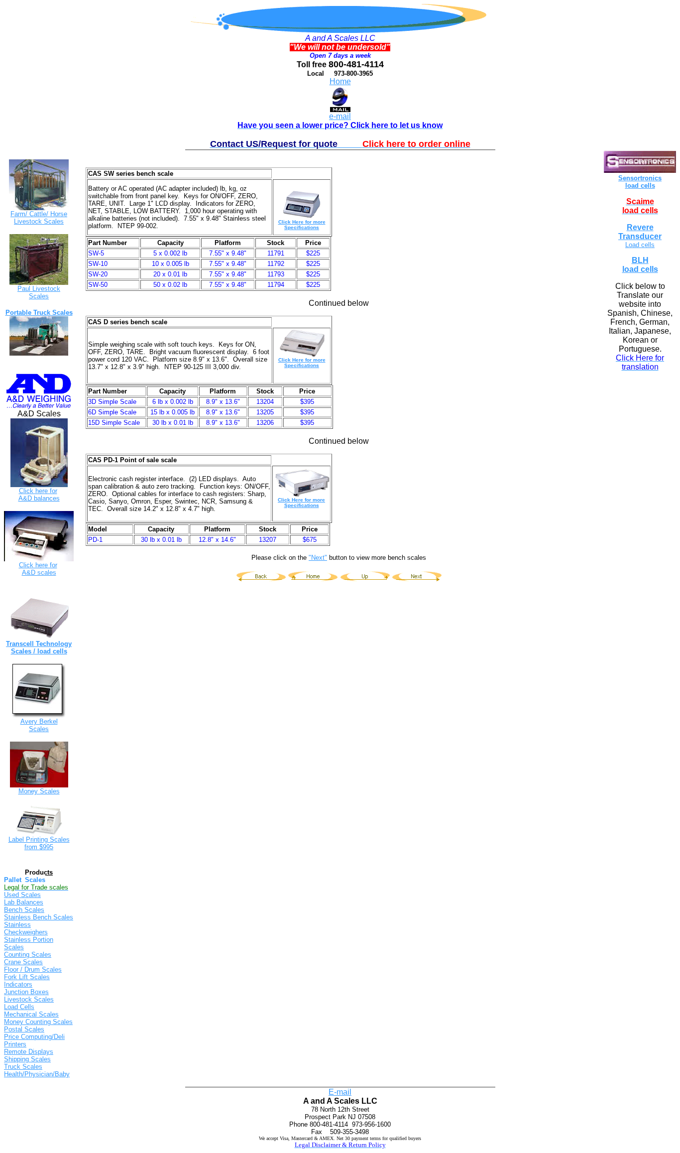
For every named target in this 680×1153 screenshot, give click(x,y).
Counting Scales (27, 954)
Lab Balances (23, 902)
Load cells (640, 245)
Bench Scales (24, 909)
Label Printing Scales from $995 (39, 843)
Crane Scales (23, 962)
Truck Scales (23, 1066)
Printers (15, 1044)
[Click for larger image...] (39, 716)
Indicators (18, 984)
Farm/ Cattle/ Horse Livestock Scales (38, 217)
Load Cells (19, 1007)
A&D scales (39, 572)
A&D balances (39, 498)
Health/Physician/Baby (37, 1074)
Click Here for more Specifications (302, 224)
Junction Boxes (26, 992)
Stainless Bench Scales (38, 917)
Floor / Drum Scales (33, 969)
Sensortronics (640, 178)
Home (340, 81)
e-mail (340, 116)
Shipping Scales (27, 1059)
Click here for (38, 491)
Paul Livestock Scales (38, 292)
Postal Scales (24, 1029)
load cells (640, 185)
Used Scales (22, 894)
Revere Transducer (640, 232)
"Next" (318, 557)
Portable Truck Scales (39, 312)
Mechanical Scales (31, 1014)
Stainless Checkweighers (26, 928)
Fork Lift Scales (27, 977)
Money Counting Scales (38, 1021)
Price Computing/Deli (34, 1036)
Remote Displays (28, 1051)
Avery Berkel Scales (39, 725)
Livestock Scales (29, 999)
